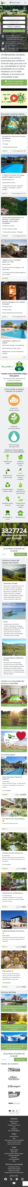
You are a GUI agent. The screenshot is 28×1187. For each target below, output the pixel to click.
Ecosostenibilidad (14, 1159)
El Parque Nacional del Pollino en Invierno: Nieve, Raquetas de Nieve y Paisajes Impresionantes (14, 1046)
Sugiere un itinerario (14, 728)
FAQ (14, 1138)
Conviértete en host (14, 705)
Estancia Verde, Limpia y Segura (14, 1153)
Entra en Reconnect (14, 384)
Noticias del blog (8, 992)
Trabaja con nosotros (14, 1125)
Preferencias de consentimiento (14, 1172)
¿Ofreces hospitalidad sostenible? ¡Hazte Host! (14, 82)
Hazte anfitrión (14, 1136)
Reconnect (14, 1152)
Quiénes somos (14, 1121)
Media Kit (14, 1123)
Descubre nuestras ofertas (13, 114)
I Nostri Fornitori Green (14, 1142)
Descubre (14, 1157)
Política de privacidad (14, 1169)
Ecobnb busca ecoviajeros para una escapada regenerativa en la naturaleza (14, 1027)
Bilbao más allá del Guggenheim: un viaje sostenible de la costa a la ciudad (14, 1008)
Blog (14, 1161)
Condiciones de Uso (14, 1167)
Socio (14, 1127)
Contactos (14, 1129)
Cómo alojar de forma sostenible (14, 1140)
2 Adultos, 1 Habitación (14, 27)
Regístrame (20, 554)
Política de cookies (14, 1170)
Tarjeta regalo (15, 2)
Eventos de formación (14, 1144)
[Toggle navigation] (25, 2)
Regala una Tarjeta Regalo (14, 751)
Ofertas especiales (14, 1155)
